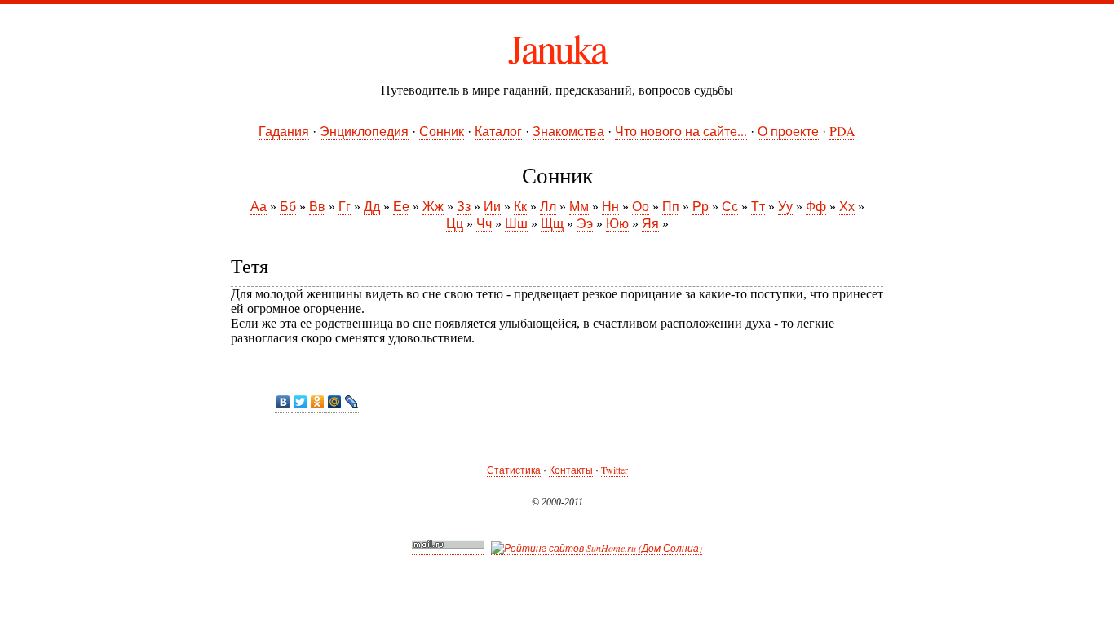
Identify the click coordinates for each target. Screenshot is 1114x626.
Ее (401, 205)
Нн (610, 205)
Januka (557, 47)
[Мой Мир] (334, 402)
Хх (847, 205)
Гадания (284, 130)
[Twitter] (300, 402)
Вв (317, 205)
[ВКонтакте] (283, 402)
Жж (433, 205)
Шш (516, 222)
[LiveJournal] (351, 402)
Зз (464, 205)
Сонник (441, 130)
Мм (579, 205)
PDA (842, 130)
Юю (617, 222)
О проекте (788, 130)
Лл (548, 205)
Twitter (614, 469)
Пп (670, 205)
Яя (650, 222)
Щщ (552, 222)
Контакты (571, 469)
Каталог (498, 130)
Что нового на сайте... (681, 130)
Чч (484, 222)
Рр (700, 205)
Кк (520, 205)
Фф (816, 205)
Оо (640, 205)
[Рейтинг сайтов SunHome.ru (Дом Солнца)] (596, 548)
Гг (344, 205)
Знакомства (568, 130)
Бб (288, 205)
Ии (492, 205)
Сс (730, 205)
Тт (758, 205)
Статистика (514, 469)
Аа (258, 205)
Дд (372, 205)
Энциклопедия (364, 130)
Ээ (585, 222)
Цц (454, 222)
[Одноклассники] (317, 402)
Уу (785, 205)
